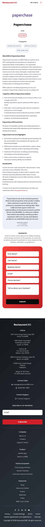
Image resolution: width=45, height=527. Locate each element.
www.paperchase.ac (20, 190)
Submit (22, 301)
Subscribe (22, 422)
